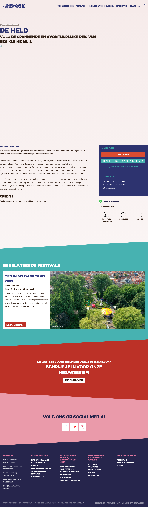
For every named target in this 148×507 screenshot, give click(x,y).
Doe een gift (65, 477)
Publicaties (93, 475)
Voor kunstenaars (125, 463)
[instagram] (82, 427)
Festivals (80, 6)
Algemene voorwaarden (133, 503)
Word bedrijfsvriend (70, 472)
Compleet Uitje (38, 477)
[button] (143, 6)
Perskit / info (123, 460)
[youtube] (74, 427)
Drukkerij (109, 6)
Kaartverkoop (38, 463)
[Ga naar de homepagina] (14, 6)
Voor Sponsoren (67, 466)
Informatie (121, 6)
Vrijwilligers (94, 470)
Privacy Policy (113, 503)
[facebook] (66, 427)
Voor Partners (67, 469)
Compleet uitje (95, 6)
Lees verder (15, 324)
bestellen (123, 154)
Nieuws (132, 6)
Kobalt (81, 503)
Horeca (34, 465)
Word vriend (65, 474)
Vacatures (93, 467)
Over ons (92, 464)
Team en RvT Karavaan (70, 480)
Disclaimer (100, 503)
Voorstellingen (66, 6)
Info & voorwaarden (40, 460)
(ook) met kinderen (9, 25)
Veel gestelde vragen (41, 468)
